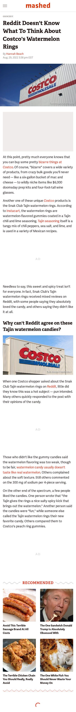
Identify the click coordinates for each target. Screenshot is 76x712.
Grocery (8, 16)
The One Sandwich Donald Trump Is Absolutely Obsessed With (56, 629)
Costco (49, 201)
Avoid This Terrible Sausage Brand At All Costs (15, 629)
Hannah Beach (15, 54)
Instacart (13, 211)
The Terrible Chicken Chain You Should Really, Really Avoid (19, 679)
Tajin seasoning (48, 221)
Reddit (51, 386)
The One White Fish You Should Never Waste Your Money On (55, 679)
